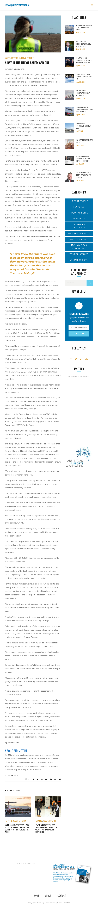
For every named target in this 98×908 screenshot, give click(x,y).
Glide (68, 903)
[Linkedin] (81, 359)
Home (36, 895)
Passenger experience (78, 226)
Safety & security (26, 58)
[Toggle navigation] (91, 5)
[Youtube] (86, 359)
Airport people (79, 201)
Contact (62, 895)
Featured (8, 820)
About (48, 895)
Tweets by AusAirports (78, 377)
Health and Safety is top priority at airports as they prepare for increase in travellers (46, 828)
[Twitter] (76, 359)
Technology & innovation (79, 247)
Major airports (11, 58)
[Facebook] (71, 359)
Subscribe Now (11, 775)
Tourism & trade (79, 254)
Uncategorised (79, 260)
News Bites (79, 218)
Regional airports (79, 233)
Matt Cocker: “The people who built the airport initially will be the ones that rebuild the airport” (17, 828)
